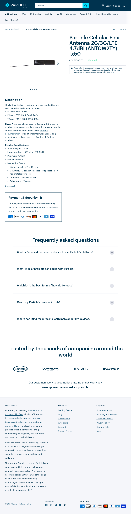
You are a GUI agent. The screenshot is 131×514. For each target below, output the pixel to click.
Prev (113, 29)
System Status (65, 431)
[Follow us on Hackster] (65, 505)
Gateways (71, 14)
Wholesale (63, 422)
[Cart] (123, 5)
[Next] (58, 63)
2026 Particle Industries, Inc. (19, 504)
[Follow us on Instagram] (56, 505)
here (110, 70)
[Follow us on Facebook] (46, 505)
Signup (116, 5)
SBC (24, 14)
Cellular (49, 14)
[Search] (86, 5)
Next (122, 29)
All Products (11, 14)
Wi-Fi (59, 14)
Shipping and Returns (106, 414)
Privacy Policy (103, 422)
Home (7, 29)
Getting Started (65, 410)
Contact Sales (103, 427)
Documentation (104, 410)
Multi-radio (35, 14)
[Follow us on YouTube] (60, 505)
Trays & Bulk (86, 14)
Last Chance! (11, 20)
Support (62, 427)
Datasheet (10, 186)
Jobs (98, 431)
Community (64, 418)
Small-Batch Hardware (107, 14)
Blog (60, 414)
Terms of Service (104, 418)
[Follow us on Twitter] (51, 505)
